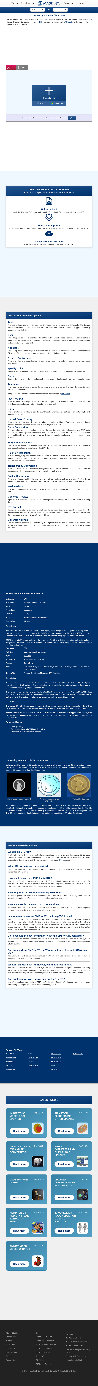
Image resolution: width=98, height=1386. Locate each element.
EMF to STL (10, 1061)
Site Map (9, 1356)
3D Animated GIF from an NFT (78, 1342)
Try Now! (71, 118)
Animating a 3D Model (74, 1360)
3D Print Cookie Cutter (74, 1346)
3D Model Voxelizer (44, 667)
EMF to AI (55, 1069)
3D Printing (10, 1344)
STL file (62, 860)
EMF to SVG (78, 1054)
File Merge (40, 1360)
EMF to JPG (56, 1054)
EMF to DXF (33, 1058)
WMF (43, 633)
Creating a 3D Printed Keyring (77, 1356)
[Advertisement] (26, 44)
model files (39, 22)
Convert (67, 3)
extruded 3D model (56, 810)
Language (80, 3)
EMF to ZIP (10, 1069)
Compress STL (77, 667)
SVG (52, 640)
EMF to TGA (56, 1061)
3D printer (69, 22)
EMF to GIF (33, 1065)
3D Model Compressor (45, 1348)
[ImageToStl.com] (49, 3)
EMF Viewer (43, 617)
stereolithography (12, 685)
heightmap (40, 810)
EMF (45, 19)
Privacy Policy (11, 1352)
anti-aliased (65, 394)
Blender (27, 673)
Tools (13, 3)
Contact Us (10, 1360)
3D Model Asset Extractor (46, 1344)
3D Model (27, 656)
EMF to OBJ (11, 1058)
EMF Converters (30, 617)
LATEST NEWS (49, 1099)
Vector (26, 606)
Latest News (11, 1336)
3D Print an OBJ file (73, 1338)
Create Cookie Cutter (44, 1336)
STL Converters (30, 667)
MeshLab (44, 673)
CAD (22, 685)
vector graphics (31, 633)
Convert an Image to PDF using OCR (78, 1351)
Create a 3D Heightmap (45, 1340)
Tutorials (9, 1340)
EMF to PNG (56, 1058)
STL (90, 19)
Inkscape (27, 621)
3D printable (31, 688)
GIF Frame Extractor (44, 1364)
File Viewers (26, 3)
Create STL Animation (61, 667)
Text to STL (40, 1356)
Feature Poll (10, 1348)
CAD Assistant (54, 673)
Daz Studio (35, 673)
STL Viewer (32, 669)
